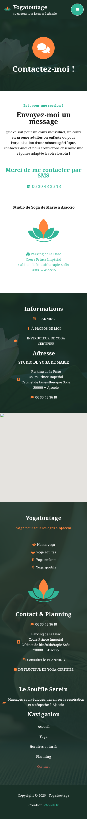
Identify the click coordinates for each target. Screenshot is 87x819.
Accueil (44, 727)
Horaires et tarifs (43, 747)
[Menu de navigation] (77, 10)
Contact (43, 767)
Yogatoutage (43, 518)
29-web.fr (51, 805)
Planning (43, 757)
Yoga (44, 737)
